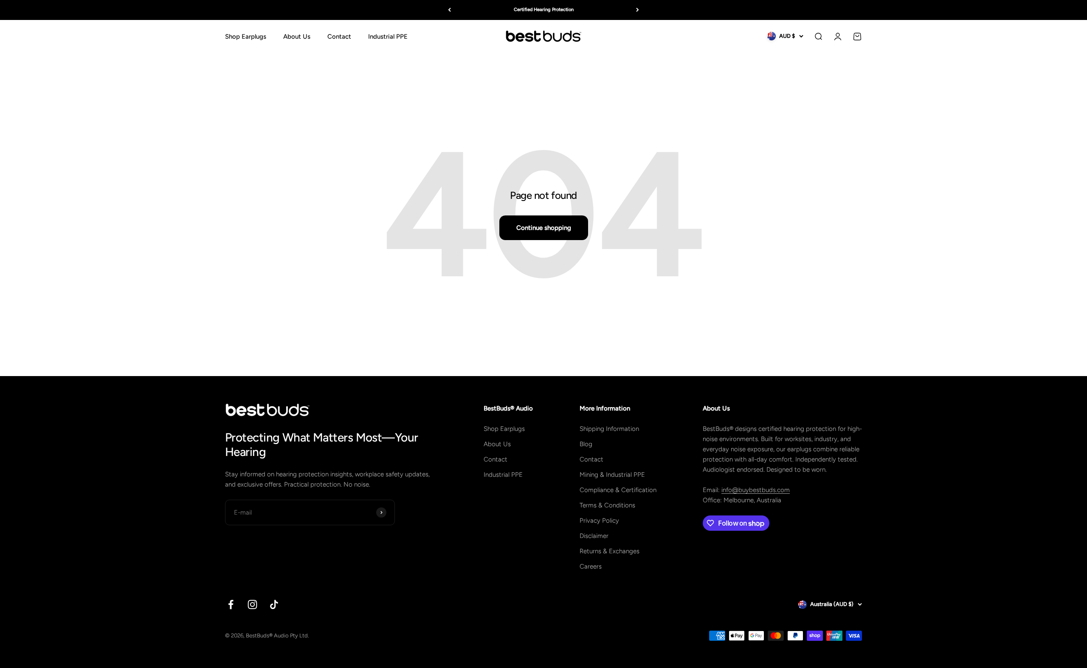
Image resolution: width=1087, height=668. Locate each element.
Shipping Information (609, 429)
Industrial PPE (388, 36)
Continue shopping (543, 228)
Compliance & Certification (618, 490)
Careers (591, 566)
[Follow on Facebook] (231, 604)
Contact (339, 36)
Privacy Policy (599, 520)
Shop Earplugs (245, 36)
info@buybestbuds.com (755, 490)
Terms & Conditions (607, 505)
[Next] (637, 10)
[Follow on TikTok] (274, 604)
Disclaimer (594, 536)
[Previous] (449, 10)
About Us (296, 36)
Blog (586, 444)
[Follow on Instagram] (252, 604)
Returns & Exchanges (609, 551)
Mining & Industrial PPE (612, 474)
